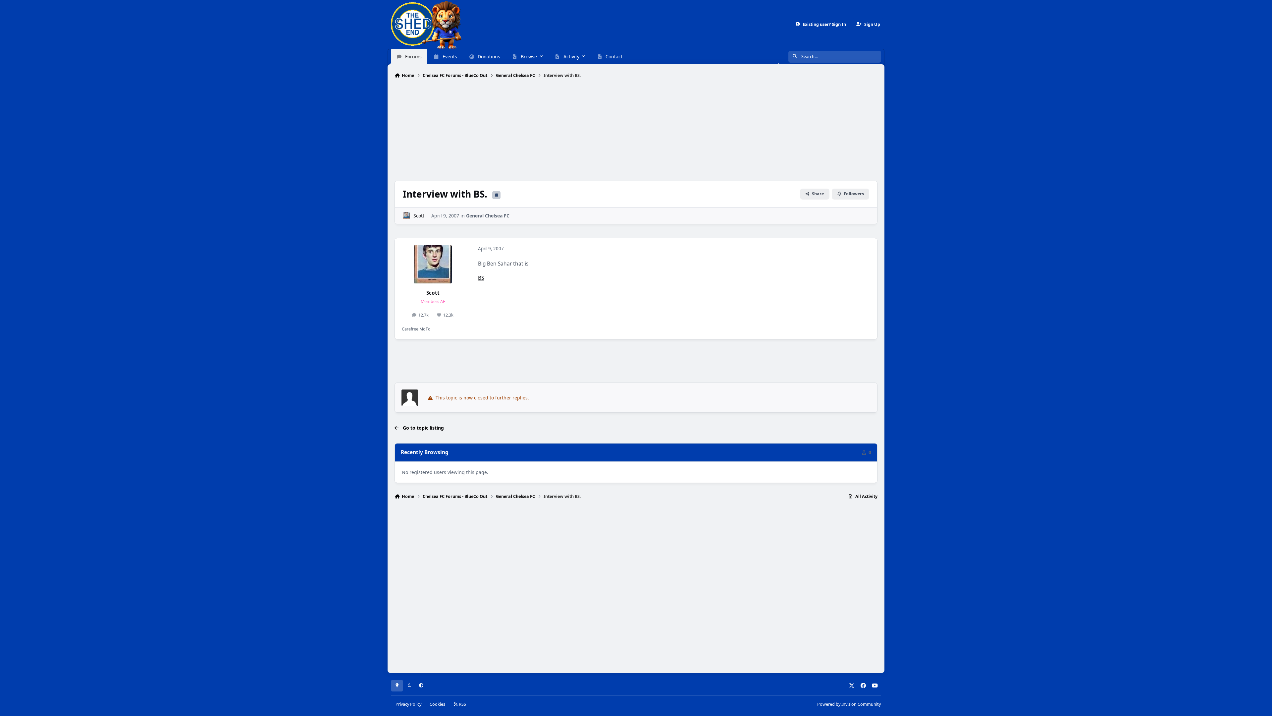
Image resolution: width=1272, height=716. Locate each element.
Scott (418, 215)
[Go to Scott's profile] (406, 215)
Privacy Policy (408, 704)
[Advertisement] (636, 130)
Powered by (849, 704)
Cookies (437, 704)
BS (481, 277)
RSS (462, 704)
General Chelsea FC (487, 215)
